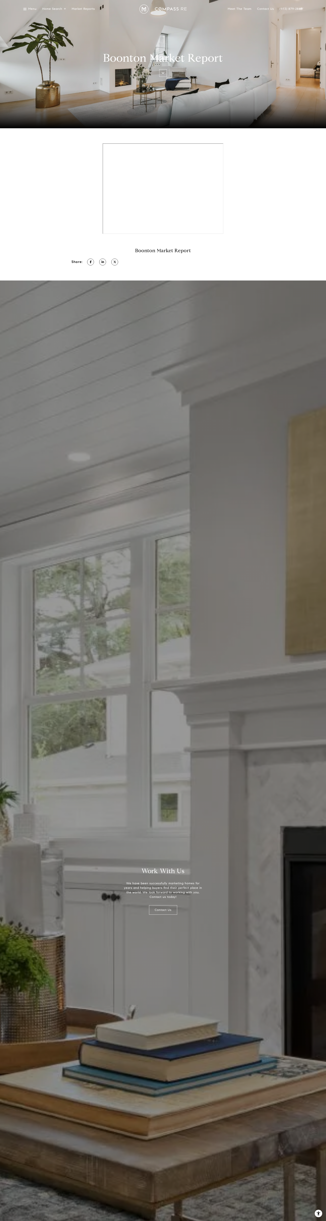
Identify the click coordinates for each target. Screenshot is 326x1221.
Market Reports (83, 9)
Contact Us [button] (163, 910)
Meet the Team (239, 9)
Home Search (52, 9)
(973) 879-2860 (291, 9)
